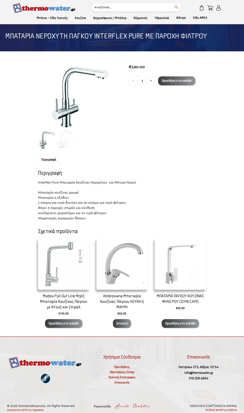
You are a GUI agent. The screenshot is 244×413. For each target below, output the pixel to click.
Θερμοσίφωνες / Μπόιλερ (109, 18)
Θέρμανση (141, 18)
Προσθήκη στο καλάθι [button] (64, 323)
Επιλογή (122, 323)
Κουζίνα (80, 18)
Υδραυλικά (162, 18)
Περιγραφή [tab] (48, 159)
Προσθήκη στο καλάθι (177, 80)
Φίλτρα (181, 17)
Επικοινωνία (122, 382)
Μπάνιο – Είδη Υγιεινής (52, 18)
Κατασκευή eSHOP (17, 410)
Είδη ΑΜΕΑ (200, 17)
